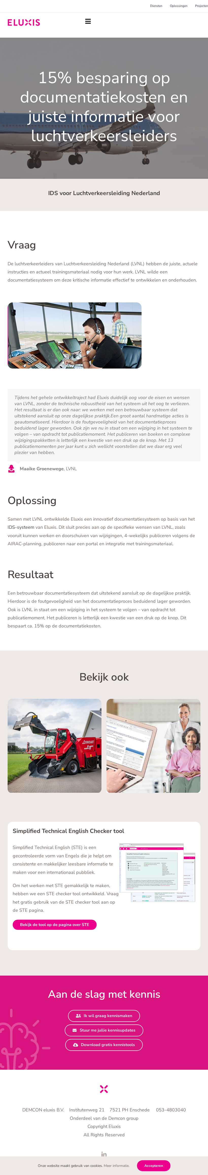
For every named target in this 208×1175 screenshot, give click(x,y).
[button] (11, 746)
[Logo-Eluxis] (24, 21)
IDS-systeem (21, 527)
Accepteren (153, 1165)
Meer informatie (116, 1165)
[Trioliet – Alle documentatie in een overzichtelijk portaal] (54, 746)
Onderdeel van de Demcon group (104, 1118)
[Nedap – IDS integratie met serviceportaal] (153, 746)
